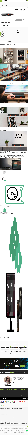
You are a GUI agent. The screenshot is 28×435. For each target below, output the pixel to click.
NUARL (15, 431)
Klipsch (4, 430)
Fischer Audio (17, 429)
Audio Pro (20, 427)
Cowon (19, 428)
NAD (0, 431)
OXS (23, 431)
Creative (21, 428)
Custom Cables (15, 423)
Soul (12, 432)
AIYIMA (7, 427)
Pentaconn (3, 431)
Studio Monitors (24, 417)
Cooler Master (17, 428)
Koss (5, 430)
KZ (11, 430)
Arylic (11, 427)
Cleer (9, 428)
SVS (22, 432)
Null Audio (17, 431)
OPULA (20, 431)
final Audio (15, 429)
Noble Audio (9, 431)
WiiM (0, 433)
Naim (4, 431)
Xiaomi (3, 433)
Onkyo (19, 431)
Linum (21, 430)
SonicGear (8, 432)
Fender (12, 429)
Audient (18, 427)
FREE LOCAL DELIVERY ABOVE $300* (14, 0)
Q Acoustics (23, 431)
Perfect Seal (5, 431)
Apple (10, 427)
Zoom (8, 433)
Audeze (16, 427)
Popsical (12, 431)
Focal (22, 429)
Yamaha (7, 433)
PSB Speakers (20, 431)
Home (0, 5)
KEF (1, 430)
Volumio (16, 8)
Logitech (23, 430)
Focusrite (24, 429)
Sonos (10, 432)
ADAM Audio (6, 427)
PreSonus (14, 431)
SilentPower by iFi (3, 432)
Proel (18, 431)
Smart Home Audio (6, 414)
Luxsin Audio (25, 430)
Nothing (14, 431)
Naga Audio (2, 431)
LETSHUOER (18, 430)
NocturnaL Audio (11, 431)
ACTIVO (3, 427)
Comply (14, 428)
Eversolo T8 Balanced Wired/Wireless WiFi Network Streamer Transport (7, 351)
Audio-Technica (22, 427)
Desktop (6, 5)
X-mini (2, 433)
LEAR (12, 430)
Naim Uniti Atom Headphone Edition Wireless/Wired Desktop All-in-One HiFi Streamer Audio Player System (20, 351)
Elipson (3, 429)
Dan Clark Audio (24, 428)
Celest (4, 428)
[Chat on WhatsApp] (27, 430)
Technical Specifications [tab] (10, 41)
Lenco (16, 430)
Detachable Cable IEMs (11, 423)
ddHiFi (26, 428)
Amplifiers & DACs (3, 5)
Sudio (21, 432)
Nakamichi (6, 431)
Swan (23, 432)
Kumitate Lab (9, 430)
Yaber (5, 433)
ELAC (2, 429)
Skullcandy (6, 432)
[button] (1, 22)
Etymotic (6, 429)
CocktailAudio (12, 428)
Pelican (1, 431)
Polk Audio (10, 431)
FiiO (13, 429)
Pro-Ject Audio (16, 431)
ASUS (15, 427)
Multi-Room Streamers (2, 414)
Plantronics (8, 431)
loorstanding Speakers (7, 423)
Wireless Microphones (16, 417)
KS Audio (7, 430)
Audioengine (26, 427)
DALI (22, 428)
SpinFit (16, 432)
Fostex (25, 429)
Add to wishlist (25, 20)
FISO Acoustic (20, 429)
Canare (1, 428)
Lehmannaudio (14, 430)
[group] (2, 22)
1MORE (1, 427)
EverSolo (10, 429)
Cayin (2, 428)
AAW (2, 427)
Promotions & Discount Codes (23, 395)
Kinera (2, 430)
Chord (7, 428)
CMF (10, 428)
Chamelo (6, 428)
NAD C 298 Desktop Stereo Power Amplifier (2, 351)
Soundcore (15, 432)
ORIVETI (22, 431)
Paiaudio (25, 431)
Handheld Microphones (20, 417)
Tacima (25, 432)
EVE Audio (8, 429)
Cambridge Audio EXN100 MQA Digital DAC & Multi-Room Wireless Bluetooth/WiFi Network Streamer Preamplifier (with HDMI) (11, 352)
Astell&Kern (13, 427)
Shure (0, 432)
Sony (11, 432)
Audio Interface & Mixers (11, 417)
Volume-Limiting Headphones (8, 424)
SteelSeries (20, 432)
